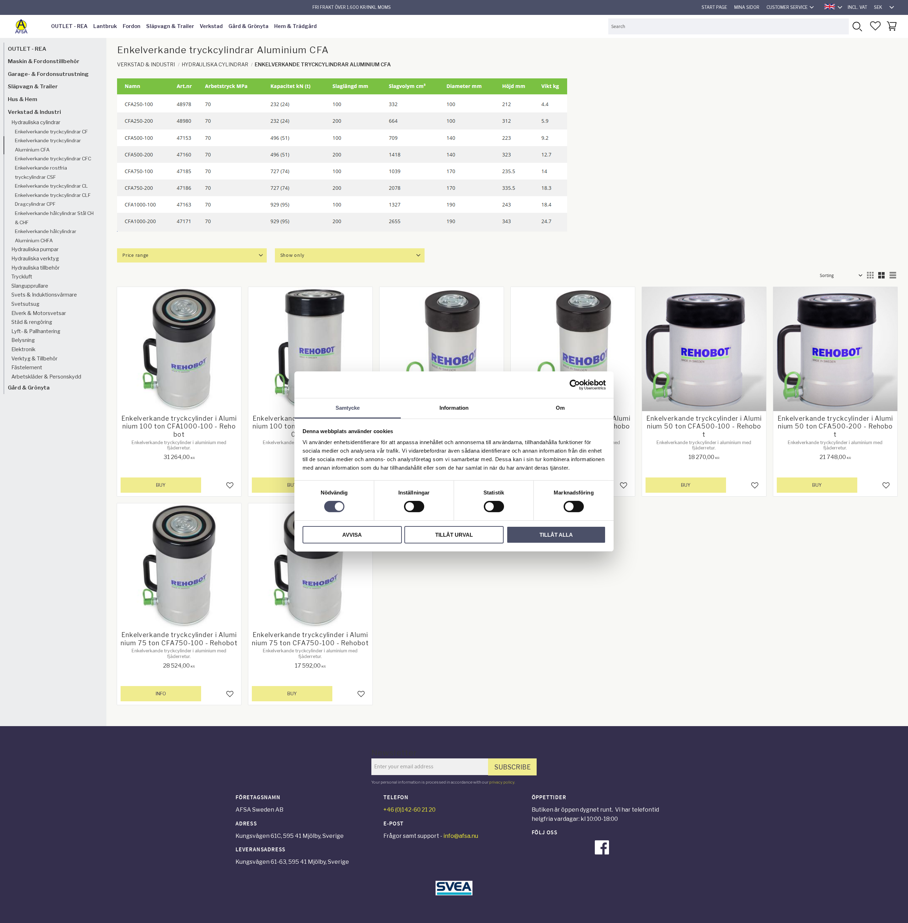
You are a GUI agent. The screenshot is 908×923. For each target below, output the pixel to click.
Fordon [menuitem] (131, 26)
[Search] (857, 26)
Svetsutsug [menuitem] (25, 304)
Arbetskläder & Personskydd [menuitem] (46, 377)
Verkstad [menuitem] (211, 26)
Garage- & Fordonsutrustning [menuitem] (48, 74)
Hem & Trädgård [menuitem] (295, 26)
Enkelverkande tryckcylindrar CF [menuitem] (51, 131)
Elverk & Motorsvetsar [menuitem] (38, 313)
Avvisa (352, 535)
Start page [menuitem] (714, 7)
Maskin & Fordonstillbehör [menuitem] (43, 61)
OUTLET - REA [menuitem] (69, 26)
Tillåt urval (454, 535)
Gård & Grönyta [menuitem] (248, 26)
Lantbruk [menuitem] (105, 26)
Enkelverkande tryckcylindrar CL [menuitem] (51, 186)
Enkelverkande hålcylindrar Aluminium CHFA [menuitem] (45, 236)
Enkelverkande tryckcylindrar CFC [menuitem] (53, 159)
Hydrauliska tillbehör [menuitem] (35, 268)
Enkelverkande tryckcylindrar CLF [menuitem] (53, 195)
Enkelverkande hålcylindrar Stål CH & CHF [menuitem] (54, 218)
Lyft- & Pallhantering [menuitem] (35, 331)
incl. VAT (857, 7)
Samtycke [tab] (348, 408)
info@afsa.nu (460, 836)
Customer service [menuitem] (787, 7)
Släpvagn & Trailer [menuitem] (170, 26)
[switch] (414, 506)
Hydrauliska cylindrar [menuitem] (35, 123)
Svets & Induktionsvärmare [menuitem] (44, 295)
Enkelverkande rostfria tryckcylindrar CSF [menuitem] (41, 172)
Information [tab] (454, 408)
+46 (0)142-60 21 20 (409, 809)
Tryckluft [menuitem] (21, 277)
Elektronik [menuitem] (23, 349)
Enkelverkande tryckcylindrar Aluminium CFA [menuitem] (48, 145)
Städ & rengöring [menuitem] (31, 322)
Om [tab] (560, 408)
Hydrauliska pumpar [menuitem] (35, 250)
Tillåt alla (556, 535)
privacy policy (501, 782)
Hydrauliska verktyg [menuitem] (35, 258)
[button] (875, 26)
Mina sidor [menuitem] (746, 7)
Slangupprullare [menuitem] (29, 286)
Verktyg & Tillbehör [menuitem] (34, 358)
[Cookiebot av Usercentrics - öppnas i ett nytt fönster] (575, 384)
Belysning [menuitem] (23, 340)
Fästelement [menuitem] (26, 368)
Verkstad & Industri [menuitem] (34, 112)
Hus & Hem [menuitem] (22, 99)
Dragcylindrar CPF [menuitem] (35, 204)
